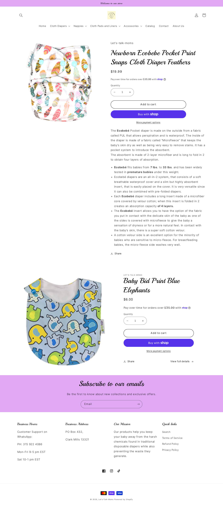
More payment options (148, 122)
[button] (21, 15)
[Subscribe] (138, 404)
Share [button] (118, 253)
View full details (180, 361)
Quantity (115, 85)
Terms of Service (172, 438)
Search (166, 431)
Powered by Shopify (123, 499)
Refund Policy (170, 443)
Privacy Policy (170, 449)
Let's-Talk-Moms (105, 499)
